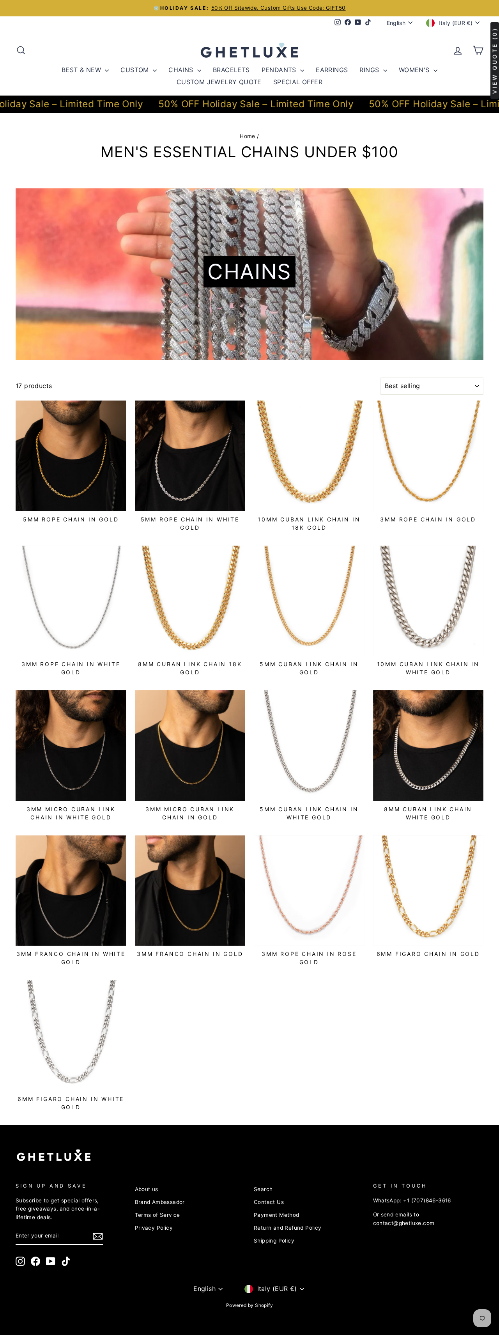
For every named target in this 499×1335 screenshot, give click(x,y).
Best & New (82, 70)
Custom (135, 70)
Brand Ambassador (160, 1202)
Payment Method (276, 1215)
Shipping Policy (274, 1240)
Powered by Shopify (249, 1305)
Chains (181, 70)
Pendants (280, 70)
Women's (415, 70)
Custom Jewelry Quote (219, 82)
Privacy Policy (154, 1228)
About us (146, 1189)
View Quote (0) (494, 60)
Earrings (332, 70)
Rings (370, 70)
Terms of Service (157, 1215)
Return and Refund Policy (288, 1228)
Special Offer (297, 82)
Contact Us (269, 1202)
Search (263, 1189)
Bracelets (231, 70)
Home (247, 136)
